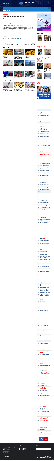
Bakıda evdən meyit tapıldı (43, 209)
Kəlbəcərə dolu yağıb (42, 429)
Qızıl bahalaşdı (27, 57)
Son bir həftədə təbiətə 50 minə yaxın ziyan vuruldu (44, 411)
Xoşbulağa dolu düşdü (44, 367)
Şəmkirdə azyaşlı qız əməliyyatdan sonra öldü (44, 282)
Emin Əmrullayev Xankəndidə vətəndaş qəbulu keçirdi (45, 409)
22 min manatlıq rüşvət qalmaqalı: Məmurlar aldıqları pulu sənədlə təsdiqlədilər (44, 299)
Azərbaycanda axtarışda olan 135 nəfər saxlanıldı (45, 259)
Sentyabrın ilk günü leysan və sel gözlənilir (44, 249)
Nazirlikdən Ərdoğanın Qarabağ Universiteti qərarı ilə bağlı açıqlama (44, 376)
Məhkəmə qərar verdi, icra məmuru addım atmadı (44, 415)
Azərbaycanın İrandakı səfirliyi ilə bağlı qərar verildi (45, 432)
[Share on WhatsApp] (4, 38)
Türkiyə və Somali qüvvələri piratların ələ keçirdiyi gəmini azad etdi (44, 200)
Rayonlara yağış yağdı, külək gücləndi (45, 292)
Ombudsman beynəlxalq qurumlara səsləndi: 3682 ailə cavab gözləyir (44, 274)
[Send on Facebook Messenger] (13, 38)
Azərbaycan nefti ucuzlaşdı (7, 90)
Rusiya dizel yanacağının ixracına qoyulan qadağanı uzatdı (44, 217)
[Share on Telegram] (19, 38)
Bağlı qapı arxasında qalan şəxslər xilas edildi (45, 285)
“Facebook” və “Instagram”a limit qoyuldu (44, 325)
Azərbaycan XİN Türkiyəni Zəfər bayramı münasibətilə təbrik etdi (44, 182)
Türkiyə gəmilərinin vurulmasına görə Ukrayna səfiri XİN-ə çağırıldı (44, 241)
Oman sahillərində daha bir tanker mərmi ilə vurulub (44, 126)
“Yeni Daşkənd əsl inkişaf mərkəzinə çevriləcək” (44, 370)
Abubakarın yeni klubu (43, 264)
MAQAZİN (8, 10)
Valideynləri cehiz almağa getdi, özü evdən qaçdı (44, 115)
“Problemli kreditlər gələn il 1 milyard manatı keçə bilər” (44, 424)
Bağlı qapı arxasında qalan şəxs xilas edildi (44, 171)
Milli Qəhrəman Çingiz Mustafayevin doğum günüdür (44, 271)
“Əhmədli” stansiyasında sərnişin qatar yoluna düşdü (45, 395)
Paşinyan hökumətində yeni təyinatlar (44, 287)
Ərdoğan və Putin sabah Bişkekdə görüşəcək (44, 134)
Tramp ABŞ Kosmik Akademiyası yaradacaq (44, 360)
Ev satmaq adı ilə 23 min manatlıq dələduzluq (44, 391)
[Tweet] (16, 38)
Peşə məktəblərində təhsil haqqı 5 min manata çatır (45, 238)
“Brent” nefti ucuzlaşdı (17, 68)
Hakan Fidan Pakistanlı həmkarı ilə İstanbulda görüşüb (44, 129)
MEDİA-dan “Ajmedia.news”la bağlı (44, 222)
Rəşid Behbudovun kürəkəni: (45, 418)
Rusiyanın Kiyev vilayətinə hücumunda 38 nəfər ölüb (45, 160)
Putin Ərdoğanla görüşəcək (43, 385)
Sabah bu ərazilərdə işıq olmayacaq (44, 131)
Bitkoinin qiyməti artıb (6, 57)
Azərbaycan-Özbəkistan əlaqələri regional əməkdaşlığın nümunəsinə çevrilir (44, 143)
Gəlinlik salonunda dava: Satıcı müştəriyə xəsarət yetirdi (44, 279)
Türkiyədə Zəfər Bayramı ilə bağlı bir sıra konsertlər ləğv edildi (44, 148)
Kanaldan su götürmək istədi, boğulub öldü (45, 330)
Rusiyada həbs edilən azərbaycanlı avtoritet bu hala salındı (40, 45)
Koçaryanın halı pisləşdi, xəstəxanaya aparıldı (47, 81)
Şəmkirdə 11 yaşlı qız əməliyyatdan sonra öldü (44, 357)
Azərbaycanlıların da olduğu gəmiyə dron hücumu (44, 343)
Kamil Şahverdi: (44, 154)
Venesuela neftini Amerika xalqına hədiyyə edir (44, 151)
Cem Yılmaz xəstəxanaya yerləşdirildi (45, 205)
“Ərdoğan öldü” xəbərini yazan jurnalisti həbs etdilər (45, 214)
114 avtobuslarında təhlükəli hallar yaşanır (44, 427)
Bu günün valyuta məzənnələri (29, 90)
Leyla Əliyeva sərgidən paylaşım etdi (45, 113)
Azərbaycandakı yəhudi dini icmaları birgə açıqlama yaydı (44, 230)
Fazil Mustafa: (44, 251)
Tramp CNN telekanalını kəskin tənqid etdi (44, 235)
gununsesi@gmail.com (23, 448)
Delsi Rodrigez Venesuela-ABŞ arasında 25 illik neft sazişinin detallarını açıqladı (45, 163)
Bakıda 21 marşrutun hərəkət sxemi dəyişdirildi (44, 267)
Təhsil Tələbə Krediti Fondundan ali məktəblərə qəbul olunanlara (18, 80)
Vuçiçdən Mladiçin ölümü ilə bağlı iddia (45, 207)
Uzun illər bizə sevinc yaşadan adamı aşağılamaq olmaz (44, 295)
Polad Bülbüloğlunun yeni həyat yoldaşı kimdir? (47, 70)
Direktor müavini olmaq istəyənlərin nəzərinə (44, 136)
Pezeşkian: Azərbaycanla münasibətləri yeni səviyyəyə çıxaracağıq (45, 257)
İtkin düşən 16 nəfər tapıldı (43, 303)
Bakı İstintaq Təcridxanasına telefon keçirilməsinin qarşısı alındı (44, 403)
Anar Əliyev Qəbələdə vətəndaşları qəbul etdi (44, 406)
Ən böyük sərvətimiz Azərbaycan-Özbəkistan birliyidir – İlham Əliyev (44, 290)
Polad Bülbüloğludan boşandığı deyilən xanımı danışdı (47, 44)
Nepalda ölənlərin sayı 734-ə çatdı (44, 187)
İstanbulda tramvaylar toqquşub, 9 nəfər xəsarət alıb (45, 346)
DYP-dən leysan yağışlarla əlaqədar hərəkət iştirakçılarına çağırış (44, 157)
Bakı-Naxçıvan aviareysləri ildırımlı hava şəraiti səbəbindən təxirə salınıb (45, 246)
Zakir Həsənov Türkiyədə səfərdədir (44, 121)
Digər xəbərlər (43, 434)
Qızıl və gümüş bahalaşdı (18, 90)
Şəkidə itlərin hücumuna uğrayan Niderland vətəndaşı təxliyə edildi (44, 175)
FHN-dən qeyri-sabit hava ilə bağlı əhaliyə (44, 185)
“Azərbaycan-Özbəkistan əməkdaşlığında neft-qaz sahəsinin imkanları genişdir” (7, 80)
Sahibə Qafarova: (44, 388)
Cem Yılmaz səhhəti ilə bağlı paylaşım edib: (45, 145)
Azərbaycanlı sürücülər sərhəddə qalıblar (44, 194)
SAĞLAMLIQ (4, 10)
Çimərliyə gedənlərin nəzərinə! (44, 301)
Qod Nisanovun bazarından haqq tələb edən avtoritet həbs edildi (40, 59)
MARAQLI (10, 10)
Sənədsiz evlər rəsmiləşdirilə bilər (44, 352)
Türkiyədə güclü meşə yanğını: (45, 349)
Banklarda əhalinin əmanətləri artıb (44, 269)
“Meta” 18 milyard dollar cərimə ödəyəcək (44, 225)
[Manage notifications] (52, 459)
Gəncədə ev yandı (43, 123)
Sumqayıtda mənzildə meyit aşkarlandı (45, 393)
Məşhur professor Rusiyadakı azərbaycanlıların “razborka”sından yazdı (44, 179)
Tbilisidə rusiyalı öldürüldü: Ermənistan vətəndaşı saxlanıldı (45, 318)
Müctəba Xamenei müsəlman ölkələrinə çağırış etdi (45, 168)
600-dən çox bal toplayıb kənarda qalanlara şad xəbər (44, 398)
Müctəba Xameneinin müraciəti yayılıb (45, 365)
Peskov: (44, 118)
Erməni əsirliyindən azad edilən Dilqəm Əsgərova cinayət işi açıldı (45, 254)
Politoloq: (44, 421)
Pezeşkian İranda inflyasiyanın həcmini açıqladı (45, 220)
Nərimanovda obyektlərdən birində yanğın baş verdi (44, 203)
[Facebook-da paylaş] (7, 38)
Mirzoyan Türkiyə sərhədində (44, 165)
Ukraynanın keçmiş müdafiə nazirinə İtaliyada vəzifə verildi (44, 338)
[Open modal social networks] (22, 38)
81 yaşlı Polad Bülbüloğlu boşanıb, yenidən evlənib (47, 57)
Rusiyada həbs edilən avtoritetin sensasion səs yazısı (40, 82)
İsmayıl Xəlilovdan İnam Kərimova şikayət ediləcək (39, 70)
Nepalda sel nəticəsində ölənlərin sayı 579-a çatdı (45, 363)
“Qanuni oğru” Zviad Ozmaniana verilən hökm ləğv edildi (45, 197)
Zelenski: (44, 373)
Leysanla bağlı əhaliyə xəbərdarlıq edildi (44, 139)
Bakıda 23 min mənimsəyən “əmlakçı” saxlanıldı (44, 355)
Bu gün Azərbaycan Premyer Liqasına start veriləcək (44, 335)
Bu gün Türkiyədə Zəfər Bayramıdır (44, 189)
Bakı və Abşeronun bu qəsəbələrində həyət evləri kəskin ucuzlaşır (44, 243)
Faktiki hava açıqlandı (42, 173)
